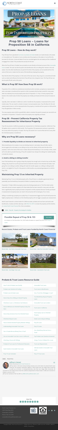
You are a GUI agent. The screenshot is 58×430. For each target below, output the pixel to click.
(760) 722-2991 (30, 204)
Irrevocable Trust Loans (40, 285)
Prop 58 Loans (38, 322)
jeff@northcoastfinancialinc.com (31, 373)
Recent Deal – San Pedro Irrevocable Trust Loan (14, 249)
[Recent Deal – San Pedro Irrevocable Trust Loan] (15, 240)
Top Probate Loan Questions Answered (44, 336)
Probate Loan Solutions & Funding (12, 289)
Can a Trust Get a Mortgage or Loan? (43, 293)
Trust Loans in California (40, 308)
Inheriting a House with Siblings (11, 340)
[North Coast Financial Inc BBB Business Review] (55, 410)
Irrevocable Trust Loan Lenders (42, 303)
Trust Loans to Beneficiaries (41, 289)
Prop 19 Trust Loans (39, 354)
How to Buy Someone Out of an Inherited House (16, 314)
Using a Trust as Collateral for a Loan (43, 340)
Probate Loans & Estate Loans (11, 293)
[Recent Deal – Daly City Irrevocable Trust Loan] (43, 240)
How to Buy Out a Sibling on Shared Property (15, 298)
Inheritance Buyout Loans (10, 319)
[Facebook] (54, 362)
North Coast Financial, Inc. (24, 364)
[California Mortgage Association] (49, 410)
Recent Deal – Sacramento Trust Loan (39, 270)
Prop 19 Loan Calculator (9, 354)
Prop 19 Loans (38, 326)
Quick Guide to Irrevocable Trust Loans (13, 349)
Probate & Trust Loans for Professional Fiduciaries (16, 344)
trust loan (20, 55)
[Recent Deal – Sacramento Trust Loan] (43, 261)
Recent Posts (10, 358)
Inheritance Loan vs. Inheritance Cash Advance (15, 303)
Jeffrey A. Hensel (15, 362)
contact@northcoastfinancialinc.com (11, 417)
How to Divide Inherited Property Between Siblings (16, 322)
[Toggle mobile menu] (55, 3)
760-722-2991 (10, 414)
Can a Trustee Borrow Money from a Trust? (14, 331)
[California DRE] (51, 410)
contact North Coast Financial (11, 206)
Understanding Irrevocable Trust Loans (13, 326)
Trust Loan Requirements (40, 344)
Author (4, 358)
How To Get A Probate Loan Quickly (12, 285)
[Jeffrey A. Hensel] (6, 363)
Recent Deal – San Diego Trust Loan (11, 270)
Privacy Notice (31, 426)
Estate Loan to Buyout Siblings (42, 319)
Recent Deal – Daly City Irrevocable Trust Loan (42, 249)
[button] (29, 210)
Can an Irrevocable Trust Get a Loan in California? (16, 336)
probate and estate (30, 55)
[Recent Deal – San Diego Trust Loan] (15, 261)
